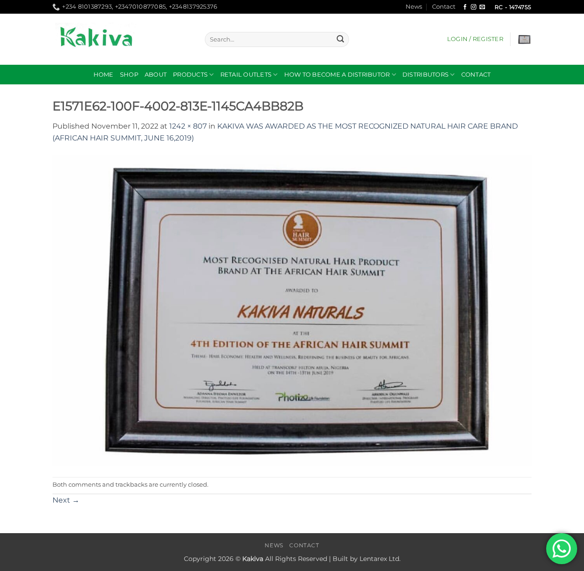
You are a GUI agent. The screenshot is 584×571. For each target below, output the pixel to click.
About (156, 74)
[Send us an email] (482, 7)
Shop (129, 74)
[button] (475, 39)
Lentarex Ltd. (380, 559)
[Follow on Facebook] (465, 7)
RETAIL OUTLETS (246, 74)
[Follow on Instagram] (473, 7)
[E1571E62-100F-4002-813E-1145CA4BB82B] (292, 310)
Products (190, 74)
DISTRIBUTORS (425, 74)
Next (65, 500)
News (414, 6)
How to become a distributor (337, 74)
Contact (443, 6)
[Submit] (340, 39)
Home (104, 74)
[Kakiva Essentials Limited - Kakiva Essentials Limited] (121, 39)
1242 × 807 (188, 126)
